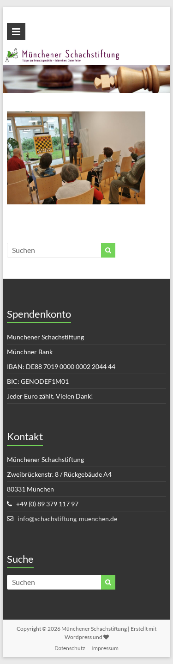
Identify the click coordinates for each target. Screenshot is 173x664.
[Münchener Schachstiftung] (87, 53)
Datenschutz (69, 648)
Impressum (105, 648)
